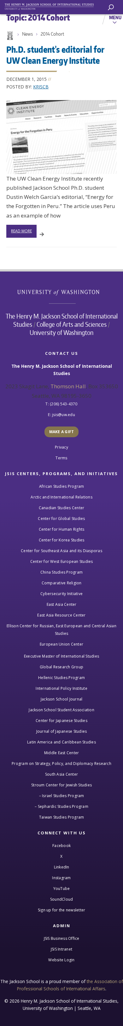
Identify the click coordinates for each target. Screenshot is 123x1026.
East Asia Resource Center (61, 615)
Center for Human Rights (62, 529)
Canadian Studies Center (62, 507)
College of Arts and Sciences (72, 324)
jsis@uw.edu (63, 414)
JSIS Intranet (61, 949)
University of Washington (61, 291)
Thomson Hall (68, 386)
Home (9, 35)
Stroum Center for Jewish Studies (61, 785)
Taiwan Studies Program (61, 817)
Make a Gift (61, 431)
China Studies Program (61, 572)
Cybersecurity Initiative (61, 593)
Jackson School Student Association (61, 710)
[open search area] (110, 7)
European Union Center (61, 644)
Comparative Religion (62, 583)
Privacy (61, 447)
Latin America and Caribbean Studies (61, 742)
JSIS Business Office (61, 938)
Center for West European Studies (61, 561)
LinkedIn (61, 867)
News (27, 34)
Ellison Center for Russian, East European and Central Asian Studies (61, 629)
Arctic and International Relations (61, 497)
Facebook (61, 845)
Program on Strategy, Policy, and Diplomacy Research (61, 763)
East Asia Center (62, 604)
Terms (61, 458)
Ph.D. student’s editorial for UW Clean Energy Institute (55, 55)
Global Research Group (61, 667)
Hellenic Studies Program (61, 677)
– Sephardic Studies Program (61, 806)
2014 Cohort (52, 34)
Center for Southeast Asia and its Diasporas (61, 550)
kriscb (41, 87)
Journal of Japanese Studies (61, 731)
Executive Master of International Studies (61, 656)
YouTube (61, 888)
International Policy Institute (61, 688)
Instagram (61, 877)
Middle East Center (61, 752)
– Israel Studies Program (61, 795)
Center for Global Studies (61, 518)
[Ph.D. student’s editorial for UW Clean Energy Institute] (61, 137)
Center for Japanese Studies (61, 720)
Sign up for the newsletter (61, 910)
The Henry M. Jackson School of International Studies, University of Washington (52, 5)
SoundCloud (61, 899)
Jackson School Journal (62, 699)
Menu (115, 17)
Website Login (61, 960)
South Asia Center (61, 774)
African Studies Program (61, 486)
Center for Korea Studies (62, 540)
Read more (21, 231)
